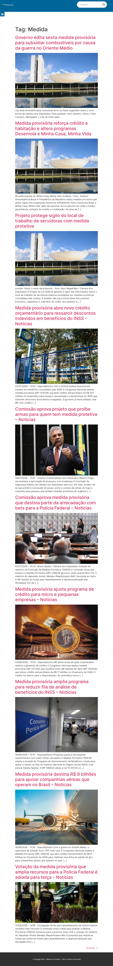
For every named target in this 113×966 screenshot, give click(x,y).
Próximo (92, 948)
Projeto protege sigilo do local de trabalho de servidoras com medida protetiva (52, 221)
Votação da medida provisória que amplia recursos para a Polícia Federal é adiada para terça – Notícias (56, 872)
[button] (2, 14)
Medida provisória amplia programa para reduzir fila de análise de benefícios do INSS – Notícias (52, 687)
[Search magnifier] (104, 4)
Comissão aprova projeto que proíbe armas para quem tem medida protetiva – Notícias (56, 414)
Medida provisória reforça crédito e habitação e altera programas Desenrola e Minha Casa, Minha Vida (53, 128)
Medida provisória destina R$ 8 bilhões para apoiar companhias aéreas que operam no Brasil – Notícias (55, 779)
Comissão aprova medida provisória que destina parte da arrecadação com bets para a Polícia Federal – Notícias (55, 503)
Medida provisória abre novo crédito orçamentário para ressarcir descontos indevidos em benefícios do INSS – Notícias (55, 315)
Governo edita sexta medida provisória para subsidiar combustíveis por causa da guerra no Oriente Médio (55, 43)
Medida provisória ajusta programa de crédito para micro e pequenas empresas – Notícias (54, 594)
